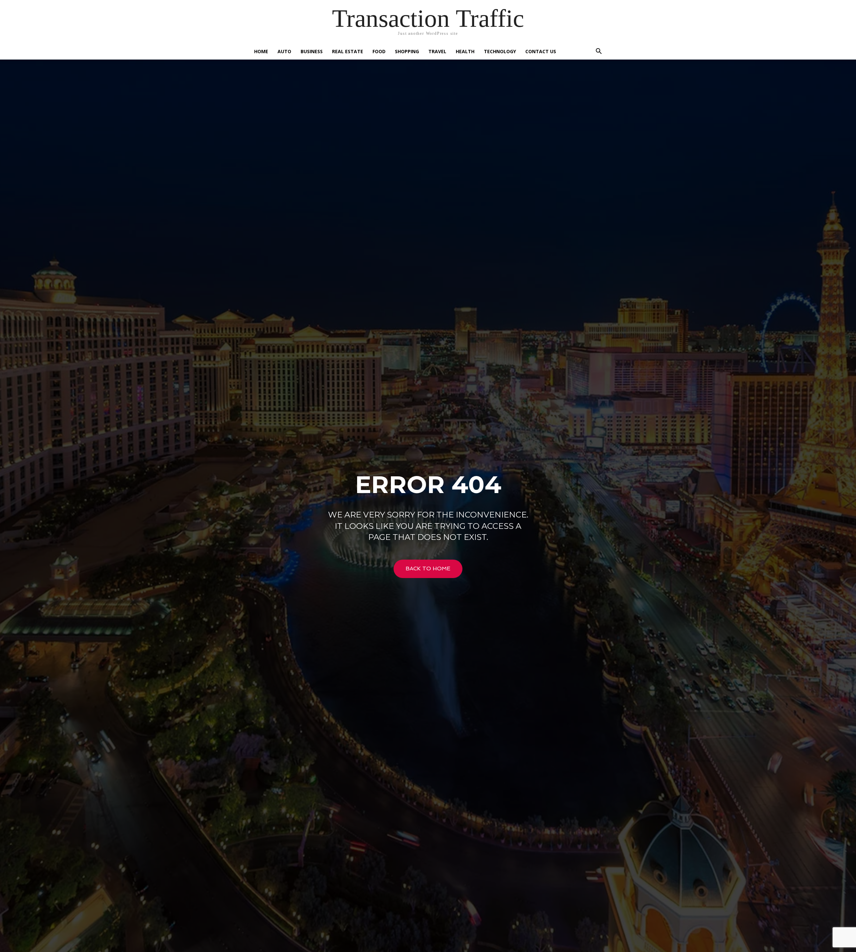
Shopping (407, 51)
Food (379, 51)
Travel (437, 51)
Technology (500, 51)
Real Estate (347, 51)
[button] (599, 52)
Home (261, 51)
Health (465, 51)
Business (312, 51)
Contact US (540, 51)
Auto (284, 51)
